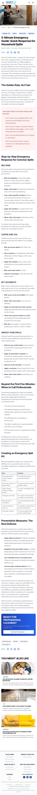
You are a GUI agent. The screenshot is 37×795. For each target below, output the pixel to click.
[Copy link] (18, 52)
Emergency (31, 33)
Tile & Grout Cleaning (9, 759)
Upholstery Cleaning (27, 757)
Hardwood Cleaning (9, 761)
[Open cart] (33, 2)
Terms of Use (27, 784)
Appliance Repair (27, 769)
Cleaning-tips (6, 33)
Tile (4, 704)
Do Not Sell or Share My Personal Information (19, 786)
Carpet (15, 33)
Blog (9, 27)
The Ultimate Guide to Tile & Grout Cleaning (17, 706)
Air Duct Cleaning (9, 767)
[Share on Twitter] (11, 52)
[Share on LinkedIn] (15, 52)
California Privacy (18, 784)
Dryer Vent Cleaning (9, 769)
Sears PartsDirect (27, 767)
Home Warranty (27, 771)
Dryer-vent (5, 676)
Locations (10, 779)
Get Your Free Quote (17, 632)
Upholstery (22, 33)
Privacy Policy (9, 784)
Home (3, 27)
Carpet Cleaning (9, 757)
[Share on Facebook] (7, 52)
